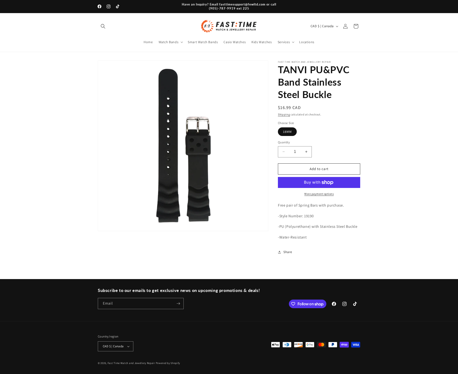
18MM (287, 132)
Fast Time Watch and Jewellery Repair (131, 363)
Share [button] (287, 252)
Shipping (284, 114)
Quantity (284, 142)
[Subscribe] (178, 303)
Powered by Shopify (168, 363)
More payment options (319, 194)
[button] (103, 26)
